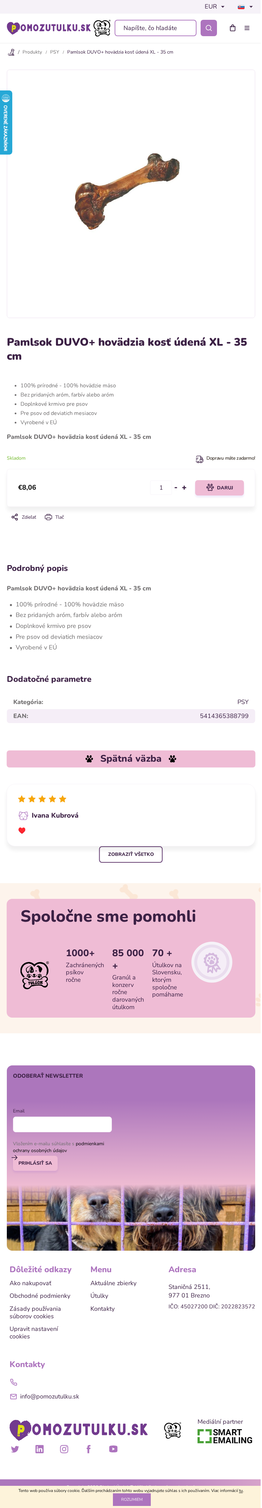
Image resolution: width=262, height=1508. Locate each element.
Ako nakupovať (30, 1283)
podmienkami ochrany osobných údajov (58, 1147)
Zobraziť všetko (131, 854)
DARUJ (225, 488)
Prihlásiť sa (35, 1163)
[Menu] (248, 28)
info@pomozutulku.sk (49, 1396)
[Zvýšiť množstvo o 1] (184, 488)
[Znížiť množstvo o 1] (176, 488)
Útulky (99, 1296)
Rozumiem (132, 1499)
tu (241, 1490)
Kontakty (102, 1309)
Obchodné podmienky (40, 1296)
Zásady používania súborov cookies (35, 1312)
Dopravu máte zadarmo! (230, 458)
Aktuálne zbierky (113, 1283)
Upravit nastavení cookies (34, 1332)
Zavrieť (131, 526)
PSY (243, 702)
